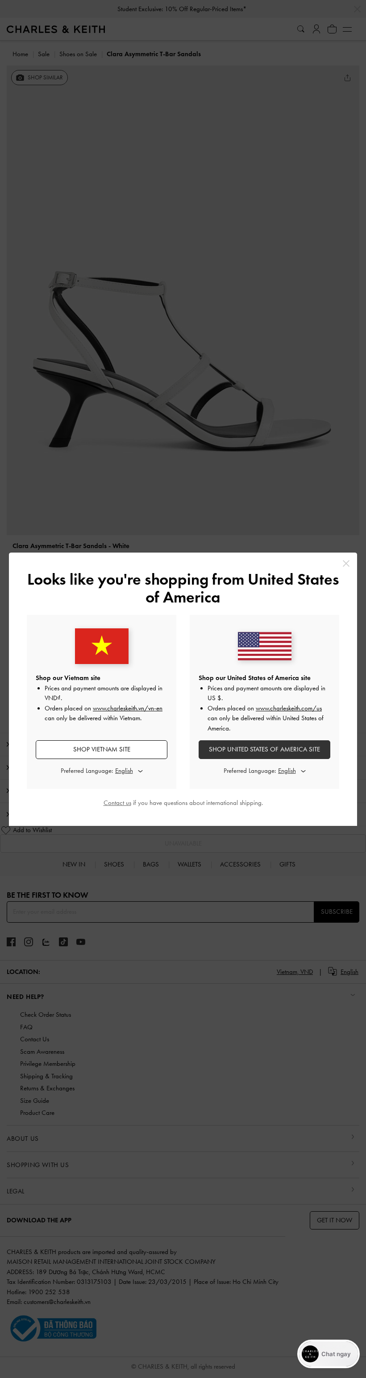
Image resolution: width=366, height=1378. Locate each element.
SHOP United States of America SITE (264, 749)
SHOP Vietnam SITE (101, 749)
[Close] (346, 563)
